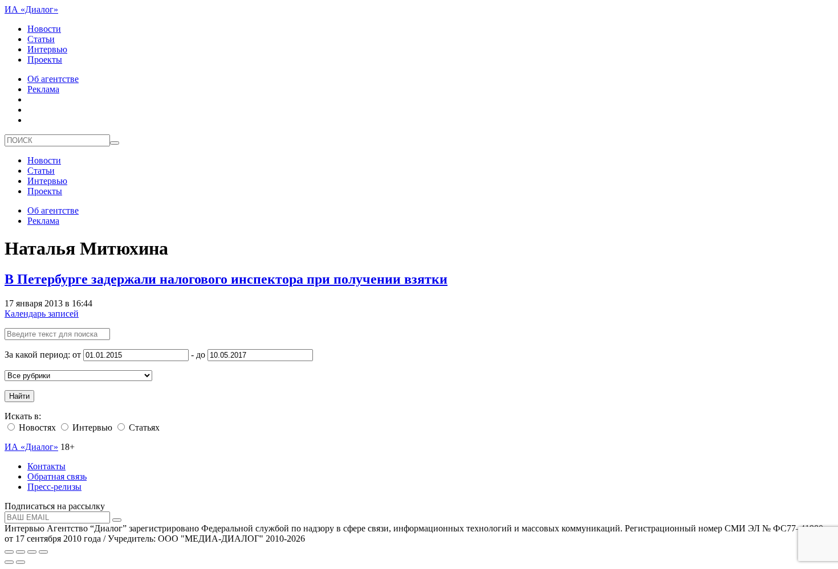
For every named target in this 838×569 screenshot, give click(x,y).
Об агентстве (53, 79)
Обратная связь (57, 476)
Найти (19, 396)
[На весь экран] (31, 552)
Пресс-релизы (54, 487)
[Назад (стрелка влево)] (9, 562)
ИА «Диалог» (31, 9)
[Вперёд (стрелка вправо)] (20, 562)
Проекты (44, 59)
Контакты (46, 466)
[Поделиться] (20, 552)
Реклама (43, 89)
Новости (44, 29)
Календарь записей (42, 313)
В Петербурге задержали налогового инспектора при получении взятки (226, 279)
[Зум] (43, 552)
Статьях (143, 427)
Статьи (41, 39)
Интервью (47, 49)
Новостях (36, 427)
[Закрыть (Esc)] (9, 552)
